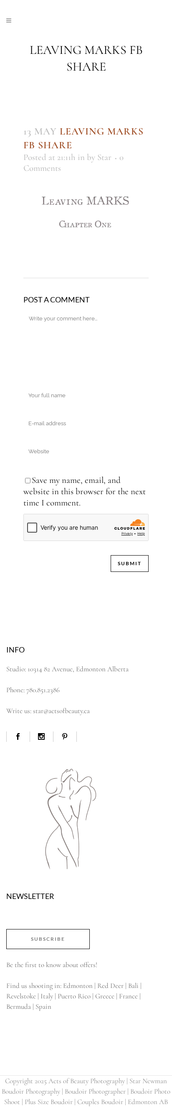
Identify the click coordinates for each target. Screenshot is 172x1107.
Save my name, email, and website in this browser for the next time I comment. (84, 491)
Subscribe (48, 939)
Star (104, 157)
